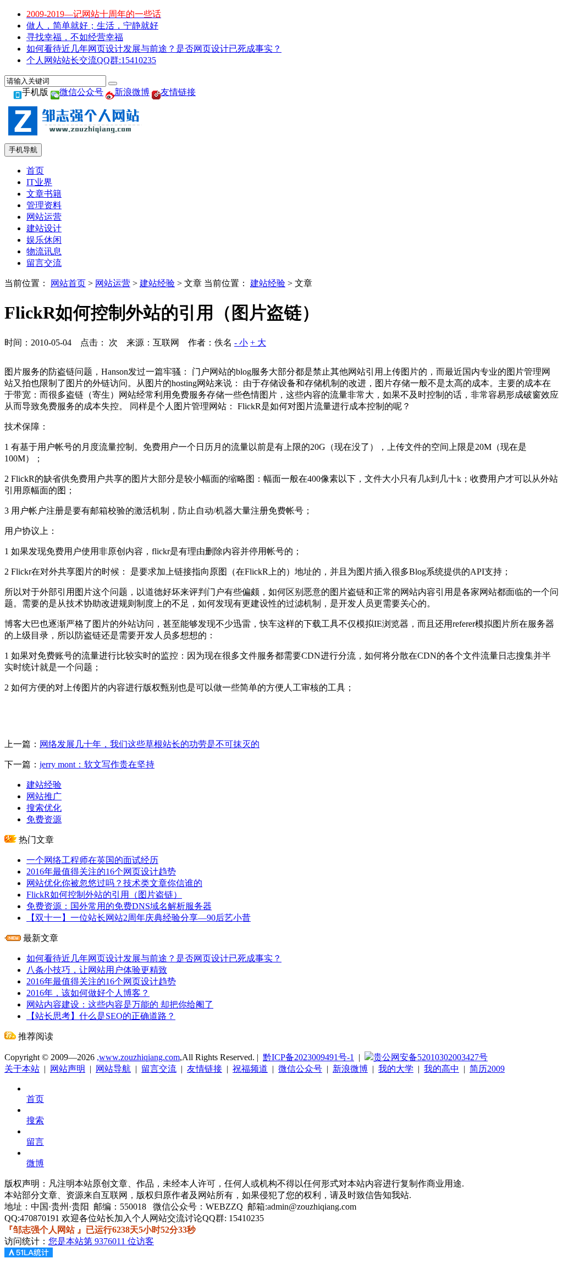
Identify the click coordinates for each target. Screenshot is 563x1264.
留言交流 (44, 263)
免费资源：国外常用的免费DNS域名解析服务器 (119, 906)
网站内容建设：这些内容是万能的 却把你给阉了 (119, 1004)
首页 (35, 170)
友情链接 (178, 92)
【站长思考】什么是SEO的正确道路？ (100, 1016)
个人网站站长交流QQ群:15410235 (91, 60)
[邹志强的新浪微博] (110, 92)
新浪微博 (132, 92)
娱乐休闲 (44, 239)
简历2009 (487, 1068)
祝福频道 (250, 1068)
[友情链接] (156, 92)
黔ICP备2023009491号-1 (308, 1057)
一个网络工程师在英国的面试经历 (92, 860)
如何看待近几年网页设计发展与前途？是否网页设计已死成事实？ (154, 48)
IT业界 (39, 182)
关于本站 (22, 1068)
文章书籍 (44, 193)
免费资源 (44, 819)
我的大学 (395, 1068)
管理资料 (44, 205)
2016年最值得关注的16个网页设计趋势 (101, 871)
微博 (35, 1163)
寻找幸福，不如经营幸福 (74, 37)
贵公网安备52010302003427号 (430, 1057)
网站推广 (44, 796)
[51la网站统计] (28, 1254)
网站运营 (44, 216)
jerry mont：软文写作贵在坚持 (97, 764)
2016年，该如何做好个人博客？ (88, 993)
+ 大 (258, 342)
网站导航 (113, 1068)
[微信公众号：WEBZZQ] (55, 92)
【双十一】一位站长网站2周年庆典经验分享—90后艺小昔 (138, 917)
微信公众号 (81, 92)
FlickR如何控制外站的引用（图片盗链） (104, 894)
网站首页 (68, 283)
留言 (35, 1141)
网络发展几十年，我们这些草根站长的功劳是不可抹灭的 (150, 744)
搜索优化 (44, 807)
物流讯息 (44, 251)
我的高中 (441, 1068)
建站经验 (157, 283)
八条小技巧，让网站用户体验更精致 (96, 970)
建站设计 (44, 228)
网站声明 (67, 1068)
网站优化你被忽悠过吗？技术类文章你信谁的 (114, 883)
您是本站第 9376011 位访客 (101, 1241)
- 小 (241, 342)
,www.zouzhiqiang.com (138, 1057)
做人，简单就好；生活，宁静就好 (92, 25)
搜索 (35, 1120)
